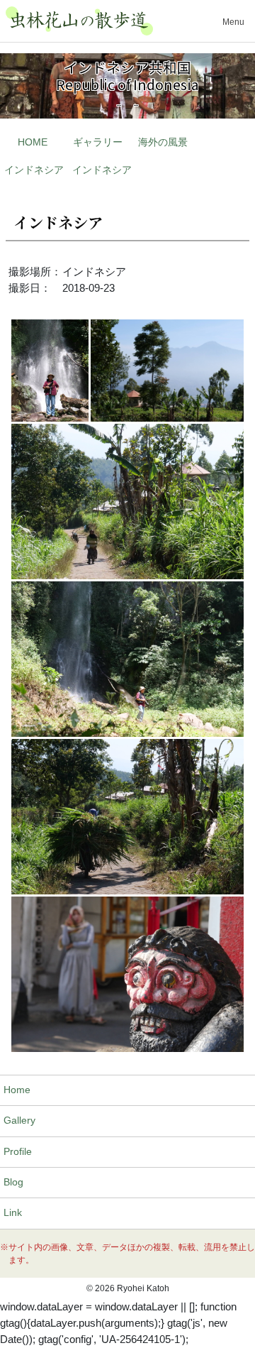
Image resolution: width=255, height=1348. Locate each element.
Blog (13, 1182)
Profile (18, 1151)
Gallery (19, 1120)
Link (13, 1212)
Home (17, 1090)
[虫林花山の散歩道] (79, 20)
